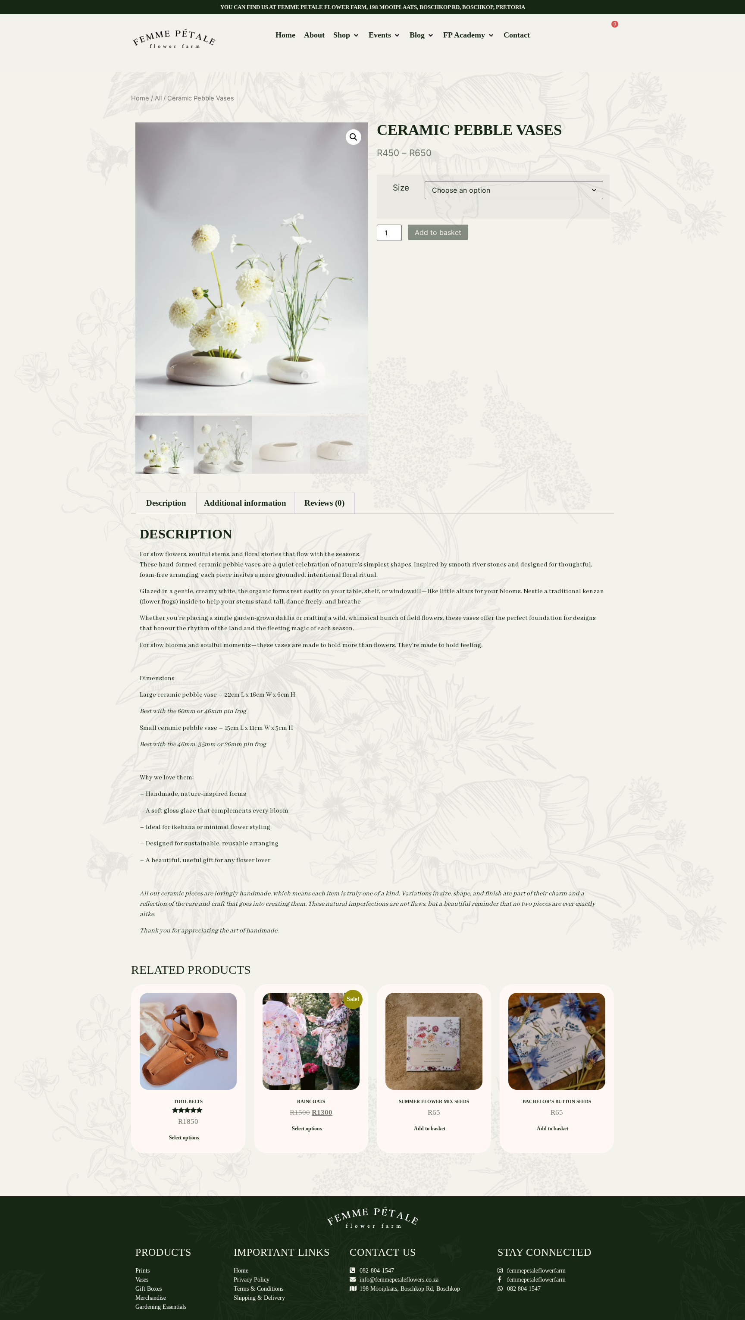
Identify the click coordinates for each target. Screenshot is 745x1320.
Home (140, 98)
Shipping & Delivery (259, 1298)
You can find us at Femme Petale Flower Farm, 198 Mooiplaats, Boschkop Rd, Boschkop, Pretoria (372, 7)
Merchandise (150, 1298)
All (158, 98)
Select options (184, 1138)
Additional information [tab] (245, 502)
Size (401, 188)
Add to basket (438, 232)
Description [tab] (166, 502)
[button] (346, 35)
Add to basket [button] (429, 1129)
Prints (142, 1270)
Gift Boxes (148, 1289)
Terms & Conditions (258, 1289)
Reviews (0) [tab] (324, 502)
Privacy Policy (251, 1279)
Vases (141, 1279)
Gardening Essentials (160, 1307)
